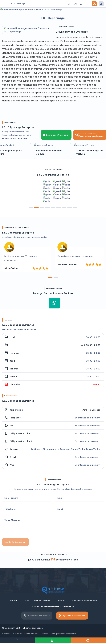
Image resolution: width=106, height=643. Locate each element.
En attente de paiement (15, 542)
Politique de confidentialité (84, 600)
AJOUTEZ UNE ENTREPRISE (37, 600)
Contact (13, 600)
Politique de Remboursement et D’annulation (53, 606)
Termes (61, 600)
